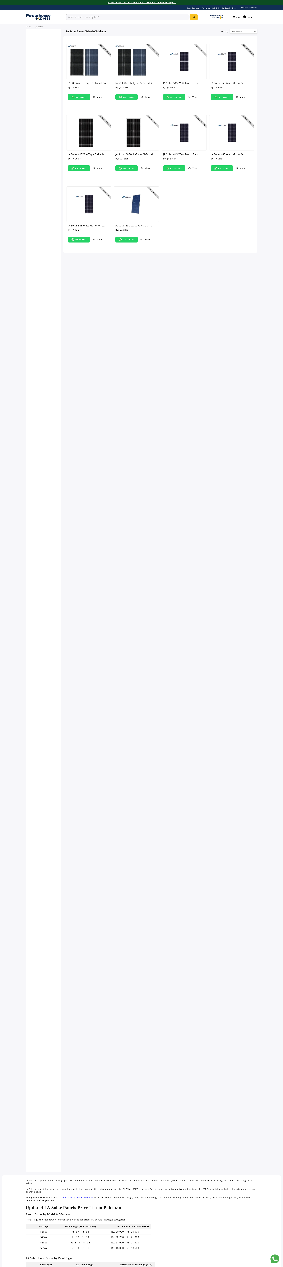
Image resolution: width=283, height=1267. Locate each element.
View (99, 97)
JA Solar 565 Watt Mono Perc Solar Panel (228, 83)
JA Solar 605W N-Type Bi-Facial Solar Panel (134, 154)
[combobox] (128, 17)
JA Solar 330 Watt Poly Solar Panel (132, 225)
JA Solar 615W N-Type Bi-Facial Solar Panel (86, 154)
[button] (236, 17)
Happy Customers (193, 8)
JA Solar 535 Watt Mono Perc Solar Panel (85, 225)
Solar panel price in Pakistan (77, 1197)
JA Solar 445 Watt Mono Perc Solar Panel (181, 154)
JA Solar (76, 87)
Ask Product (81, 97)
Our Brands (226, 8)
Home (28, 27)
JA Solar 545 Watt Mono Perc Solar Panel (181, 83)
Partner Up (206, 8)
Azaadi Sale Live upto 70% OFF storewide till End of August (142, 2)
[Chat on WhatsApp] (274, 1258)
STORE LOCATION (250, 7)
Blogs (234, 8)
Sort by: (225, 31)
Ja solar (39, 27)
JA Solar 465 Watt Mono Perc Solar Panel (228, 154)
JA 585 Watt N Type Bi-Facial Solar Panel (88, 83)
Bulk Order (216, 8)
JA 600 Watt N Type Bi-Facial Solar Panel (136, 83)
